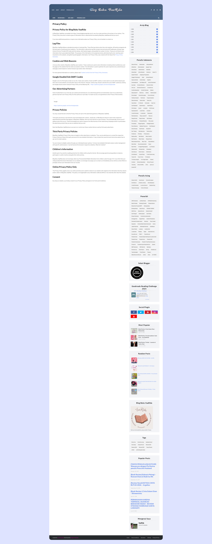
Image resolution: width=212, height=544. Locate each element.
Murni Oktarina (135, 126)
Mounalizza (134, 123)
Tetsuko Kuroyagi (135, 187)
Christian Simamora (141, 87)
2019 (144, 44)
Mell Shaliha (149, 118)
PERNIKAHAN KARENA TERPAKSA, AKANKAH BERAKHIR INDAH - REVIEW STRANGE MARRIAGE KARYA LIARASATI (142, 504)
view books (147, 299)
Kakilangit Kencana (144, 226)
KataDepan (152, 226)
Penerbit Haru (134, 239)
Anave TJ (154, 72)
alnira (147, 164)
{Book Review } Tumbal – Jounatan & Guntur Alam (147, 343)
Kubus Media (134, 229)
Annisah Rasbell (149, 77)
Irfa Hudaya (134, 108)
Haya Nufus (134, 103)
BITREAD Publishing (152, 200)
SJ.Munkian (152, 146)
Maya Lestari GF (143, 115)
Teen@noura (153, 249)
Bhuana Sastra (151, 203)
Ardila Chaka (142, 79)
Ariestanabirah (135, 82)
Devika (147, 92)
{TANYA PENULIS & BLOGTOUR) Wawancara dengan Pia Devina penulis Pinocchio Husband (143, 466)
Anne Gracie (141, 180)
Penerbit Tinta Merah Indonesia (148, 241)
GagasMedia (142, 218)
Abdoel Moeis (134, 64)
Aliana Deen (134, 72)
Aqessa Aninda (135, 79)
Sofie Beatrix (134, 154)
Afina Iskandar (141, 67)
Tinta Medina (142, 252)
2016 (144, 52)
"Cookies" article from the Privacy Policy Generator (94, 72)
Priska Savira (146, 133)
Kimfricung (151, 108)
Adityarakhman (149, 64)
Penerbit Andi (134, 236)
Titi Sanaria (147, 156)
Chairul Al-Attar (150, 85)
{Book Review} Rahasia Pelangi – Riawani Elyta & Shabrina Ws (143, 475)
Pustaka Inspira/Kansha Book (144, 244)
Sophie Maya (142, 154)
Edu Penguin (134, 213)
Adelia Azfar (141, 64)
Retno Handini (149, 136)
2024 (144, 31)
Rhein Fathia (141, 138)
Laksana (141, 229)
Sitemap (149, 537)
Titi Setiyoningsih (135, 159)
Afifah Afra (134, 67)
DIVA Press (134, 211)
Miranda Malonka (143, 120)
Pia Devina (134, 133)
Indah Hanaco (142, 105)
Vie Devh (133, 162)
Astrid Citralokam (152, 82)
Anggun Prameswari (136, 77)
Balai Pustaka (134, 203)
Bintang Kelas (147, 205)
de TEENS (154, 254)
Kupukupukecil (135, 110)
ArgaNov (149, 79)
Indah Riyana (150, 105)
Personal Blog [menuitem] (81, 17)
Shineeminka (141, 149)
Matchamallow (135, 115)
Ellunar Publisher (135, 216)
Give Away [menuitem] (70, 17)
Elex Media (149, 213)
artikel (133, 449)
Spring (147, 249)
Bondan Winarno (141, 85)
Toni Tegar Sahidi (144, 159)
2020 (144, 42)
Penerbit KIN (149, 239)
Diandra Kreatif (149, 211)
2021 (144, 39)
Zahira (144, 254)
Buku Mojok (142, 208)
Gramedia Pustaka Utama (137, 221)
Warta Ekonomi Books (136, 254)
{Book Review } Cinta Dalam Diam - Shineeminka (146, 329)
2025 (144, 29)
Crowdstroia (150, 87)
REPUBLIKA (142, 247)
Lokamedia (143, 113)
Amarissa (148, 72)
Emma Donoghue (142, 95)
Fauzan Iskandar (150, 97)
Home (53, 10)
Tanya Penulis (149, 447)
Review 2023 (141, 447)
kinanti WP (134, 167)
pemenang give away (140, 449)
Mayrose (150, 115)
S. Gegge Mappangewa (143, 146)
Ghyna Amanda (135, 100)
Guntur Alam (142, 100)
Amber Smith (134, 180)
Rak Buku (149, 247)
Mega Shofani (134, 118)
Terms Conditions (135, 537)
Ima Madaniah (134, 105)
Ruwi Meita (134, 146)
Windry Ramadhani (141, 162)
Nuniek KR (148, 128)
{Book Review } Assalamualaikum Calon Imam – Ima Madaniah (147, 336)
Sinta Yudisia (141, 151)
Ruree (150, 144)
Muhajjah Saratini (150, 123)
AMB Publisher (135, 200)
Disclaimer (143, 537)
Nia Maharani (152, 126)
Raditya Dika (134, 136)
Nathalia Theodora (143, 126)
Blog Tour (134, 442)
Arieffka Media (143, 200)
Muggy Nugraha (141, 123)
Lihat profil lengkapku (143, 525)
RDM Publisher (135, 247)
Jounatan (145, 108)
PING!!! (140, 234)
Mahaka (140, 231)
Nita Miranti (141, 128)
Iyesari (139, 108)
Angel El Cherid (135, 74)
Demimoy (142, 92)
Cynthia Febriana (144, 90)
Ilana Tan (153, 103)
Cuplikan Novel (149, 442)
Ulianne (151, 159)
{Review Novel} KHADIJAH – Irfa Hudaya (146, 365)
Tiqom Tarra (140, 156)
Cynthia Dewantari (135, 90)
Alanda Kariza (141, 69)
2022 (144, 37)
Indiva (154, 223)
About (57, 10)
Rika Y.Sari (144, 141)
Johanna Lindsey (142, 182)
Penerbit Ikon (142, 239)
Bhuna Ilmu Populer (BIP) (137, 205)
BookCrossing (141, 442)
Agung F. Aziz (148, 67)
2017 (144, 49)
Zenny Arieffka (140, 164)
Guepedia (134, 223)
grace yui (152, 164)
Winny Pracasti (150, 162)
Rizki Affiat (134, 144)
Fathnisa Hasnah (135, 97)
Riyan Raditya (151, 141)
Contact (63, 10)
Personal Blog (70, 10)
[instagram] (157, 10)
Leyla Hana (142, 110)
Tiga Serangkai (135, 252)
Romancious (134, 249)
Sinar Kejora (134, 151)
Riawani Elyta (149, 138)
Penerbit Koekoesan (136, 241)
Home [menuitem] (54, 17)
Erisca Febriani (151, 95)
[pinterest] (160, 10)
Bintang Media (135, 208)
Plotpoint (134, 244)
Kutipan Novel (141, 444)
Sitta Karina (148, 151)
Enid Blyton (134, 182)
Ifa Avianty (147, 103)
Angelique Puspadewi (144, 74)
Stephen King (152, 185)
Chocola (133, 87)
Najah (145, 231)
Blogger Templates (75, 537)
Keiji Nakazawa (151, 182)
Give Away (134, 444)
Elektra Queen (153, 92)
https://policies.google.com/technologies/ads (103, 84)
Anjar (143, 77)
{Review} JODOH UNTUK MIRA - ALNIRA (146, 358)
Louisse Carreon (144, 185)
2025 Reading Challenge (140, 291)
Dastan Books (141, 211)
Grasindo (146, 221)
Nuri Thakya (134, 131)
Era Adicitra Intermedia (145, 216)
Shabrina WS (134, 149)
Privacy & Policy (156, 537)
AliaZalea (148, 69)
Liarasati (148, 110)
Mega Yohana (142, 118)
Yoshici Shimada (144, 187)
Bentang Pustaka (142, 203)
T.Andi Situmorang (150, 154)
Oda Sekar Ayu (142, 131)
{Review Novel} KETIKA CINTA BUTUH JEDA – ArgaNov (143, 484)
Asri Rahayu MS (143, 82)
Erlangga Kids (134, 218)
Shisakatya (148, 149)
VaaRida (138, 293)
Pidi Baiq (140, 133)
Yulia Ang (133, 164)
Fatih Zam (143, 97)
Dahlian (151, 90)
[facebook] (151, 10)
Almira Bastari (141, 72)
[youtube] (134, 316)
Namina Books (151, 231)
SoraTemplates (60, 537)
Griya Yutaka (152, 221)
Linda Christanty (135, 113)
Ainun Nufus (134, 69)
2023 (144, 34)
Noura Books (134, 234)
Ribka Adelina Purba (136, 141)
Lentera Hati (147, 229)
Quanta (153, 244)
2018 (144, 47)
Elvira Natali (134, 95)
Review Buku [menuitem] (61, 17)
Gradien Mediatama (151, 218)
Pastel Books (147, 234)
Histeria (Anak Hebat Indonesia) (144, 223)
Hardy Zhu (149, 100)
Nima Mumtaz (134, 128)
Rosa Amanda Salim (142, 144)
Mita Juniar (151, 120)
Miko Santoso (134, 120)
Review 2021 (148, 444)
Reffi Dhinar (141, 136)
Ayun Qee (133, 85)
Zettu (149, 254)
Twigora (149, 252)
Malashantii (149, 113)
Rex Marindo (134, 138)
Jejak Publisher (135, 226)
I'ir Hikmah (140, 103)
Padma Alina (149, 131)
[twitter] (154, 10)
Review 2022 (134, 447)
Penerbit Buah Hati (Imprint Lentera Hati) (147, 236)
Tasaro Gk (134, 156)
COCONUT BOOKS (150, 208)
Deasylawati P (134, 92)
